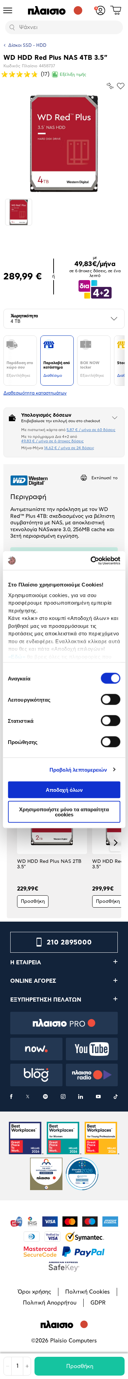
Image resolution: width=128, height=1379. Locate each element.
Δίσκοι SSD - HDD (27, 45)
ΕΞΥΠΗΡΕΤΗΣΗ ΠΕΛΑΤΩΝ (45, 1000)
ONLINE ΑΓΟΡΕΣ (33, 981)
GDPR (97, 1303)
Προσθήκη (79, 1366)
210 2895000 (69, 942)
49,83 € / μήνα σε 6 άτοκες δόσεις (52, 441)
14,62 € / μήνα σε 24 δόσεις (69, 448)
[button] (12, 842)
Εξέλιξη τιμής (73, 74)
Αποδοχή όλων (64, 790)
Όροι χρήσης (34, 1292)
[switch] (110, 699)
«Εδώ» (16, 656)
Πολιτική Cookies (87, 1292)
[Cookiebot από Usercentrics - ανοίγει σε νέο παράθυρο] (91, 560)
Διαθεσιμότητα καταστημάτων (35, 393)
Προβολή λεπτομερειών (78, 769)
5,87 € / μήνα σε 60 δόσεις (91, 430)
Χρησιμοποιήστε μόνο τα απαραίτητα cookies (64, 811)
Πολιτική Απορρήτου (49, 1303)
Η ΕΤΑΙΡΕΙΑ (25, 962)
